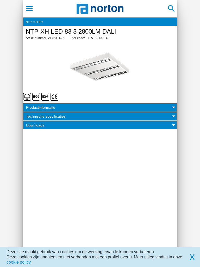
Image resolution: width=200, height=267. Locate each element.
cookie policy (18, 262)
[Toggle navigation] (29, 8)
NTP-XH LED (34, 21)
